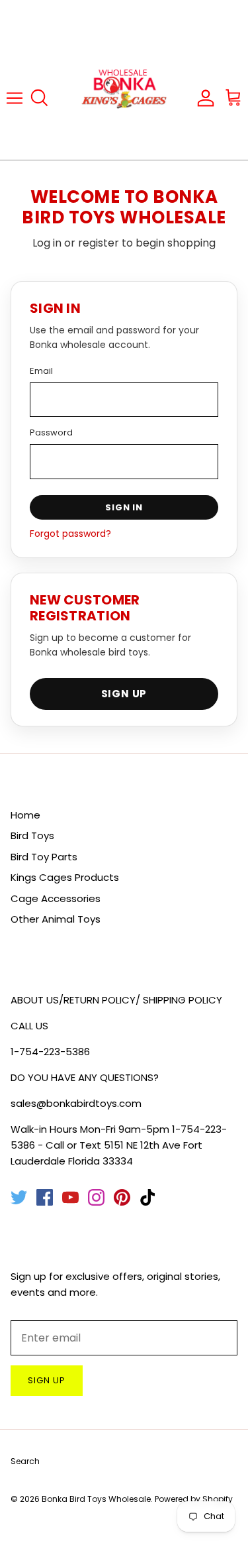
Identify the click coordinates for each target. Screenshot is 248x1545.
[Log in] (204, 97)
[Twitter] (19, 1197)
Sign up (46, 1380)
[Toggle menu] (14, 97)
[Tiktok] (148, 1197)
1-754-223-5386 (50, 1052)
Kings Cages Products (65, 877)
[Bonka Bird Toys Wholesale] (124, 97)
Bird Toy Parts (44, 857)
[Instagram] (96, 1197)
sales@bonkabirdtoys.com (76, 1103)
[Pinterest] (122, 1197)
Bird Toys (32, 835)
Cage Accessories (56, 898)
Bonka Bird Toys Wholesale (96, 1499)
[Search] (43, 98)
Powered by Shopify (194, 1499)
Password (51, 432)
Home (25, 815)
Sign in (124, 507)
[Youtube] (70, 1197)
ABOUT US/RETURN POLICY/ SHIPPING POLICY (116, 1000)
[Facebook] (44, 1197)
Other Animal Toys (56, 919)
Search (25, 1461)
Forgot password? (70, 533)
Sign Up (124, 694)
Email (41, 371)
